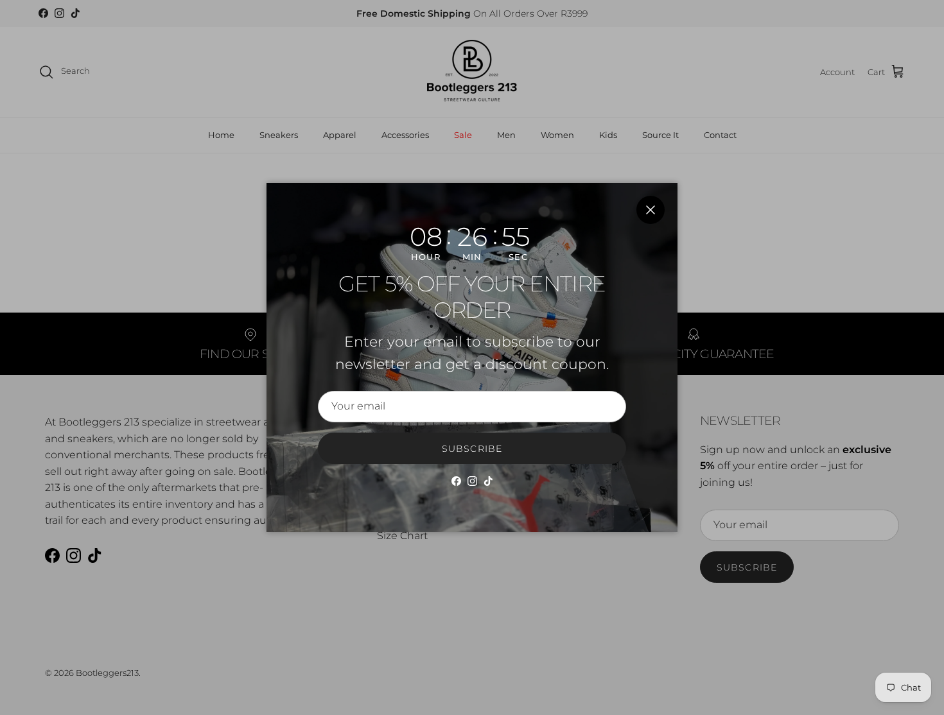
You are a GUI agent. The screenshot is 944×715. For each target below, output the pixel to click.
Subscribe (472, 448)
